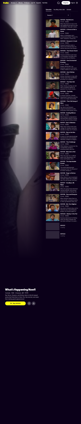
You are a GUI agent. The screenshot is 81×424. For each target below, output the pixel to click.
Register (65, 2)
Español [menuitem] (38, 2)
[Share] (34, 303)
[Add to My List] (29, 303)
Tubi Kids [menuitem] (44, 2)
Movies (21, 2)
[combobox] (58, 15)
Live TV (33, 2)
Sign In (73, 2)
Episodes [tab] (48, 9)
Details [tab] (69, 9)
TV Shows (27, 2)
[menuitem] (14, 3)
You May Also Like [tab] (59, 9)
